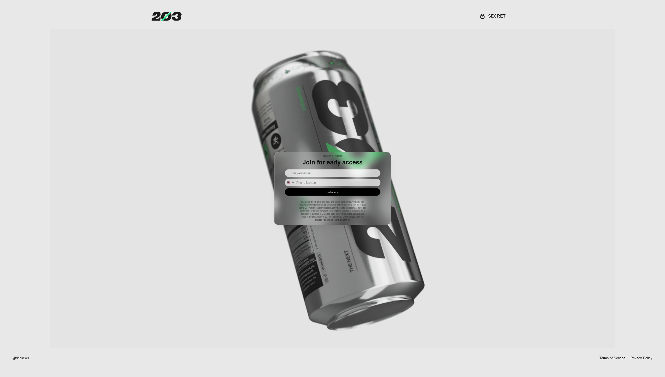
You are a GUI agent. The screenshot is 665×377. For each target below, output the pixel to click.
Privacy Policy (322, 219)
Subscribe (332, 192)
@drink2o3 (21, 357)
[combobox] (291, 182)
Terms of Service (341, 219)
